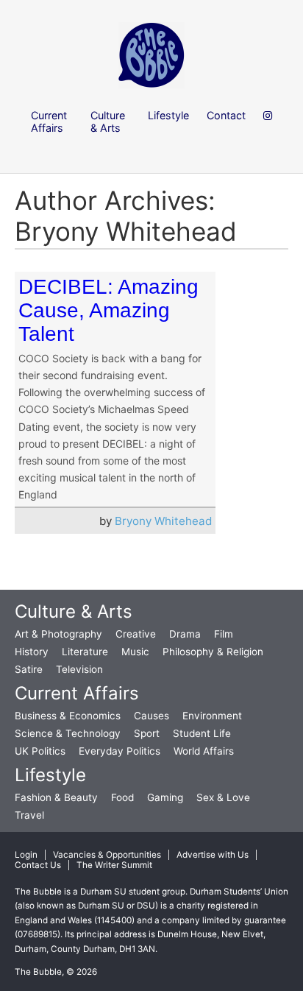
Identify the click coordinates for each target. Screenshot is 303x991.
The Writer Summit (114, 865)
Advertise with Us (213, 855)
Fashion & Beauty (56, 797)
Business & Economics (68, 716)
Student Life (202, 733)
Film (223, 634)
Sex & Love (223, 797)
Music (135, 651)
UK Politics (40, 751)
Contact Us (38, 865)
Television (79, 669)
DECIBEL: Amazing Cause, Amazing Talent (108, 310)
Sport (147, 733)
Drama (185, 634)
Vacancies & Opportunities (107, 855)
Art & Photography (58, 634)
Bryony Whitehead (163, 521)
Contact (226, 115)
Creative (135, 634)
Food (122, 797)
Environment (212, 716)
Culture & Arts (73, 611)
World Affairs (204, 751)
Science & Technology (68, 733)
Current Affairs (77, 693)
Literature (85, 651)
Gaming (165, 797)
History (32, 651)
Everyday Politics (119, 751)
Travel (29, 815)
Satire (29, 669)
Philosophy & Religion (213, 651)
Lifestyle (50, 775)
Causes (151, 716)
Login (26, 855)
